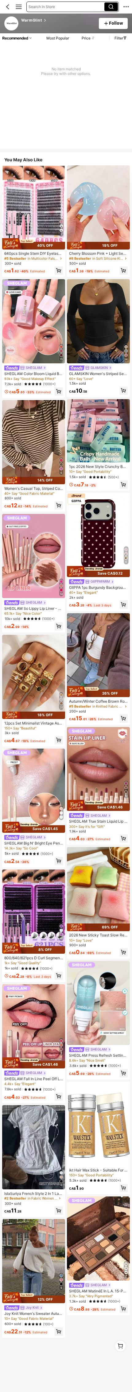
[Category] (18, 7)
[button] (7, 7)
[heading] (58, 20)
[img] (33, 243)
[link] (12, 24)
